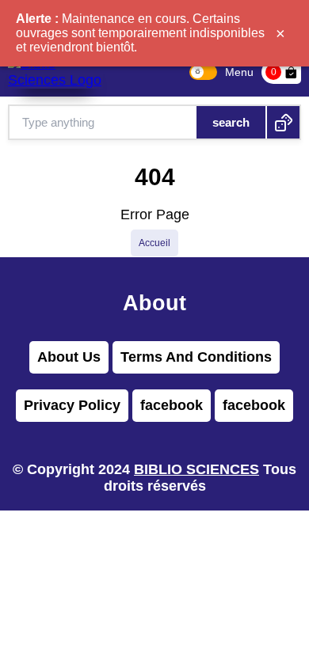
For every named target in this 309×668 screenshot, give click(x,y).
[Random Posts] (283, 122)
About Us (69, 357)
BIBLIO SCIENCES (196, 469)
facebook (171, 405)
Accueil (154, 243)
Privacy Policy (72, 405)
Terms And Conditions (196, 357)
